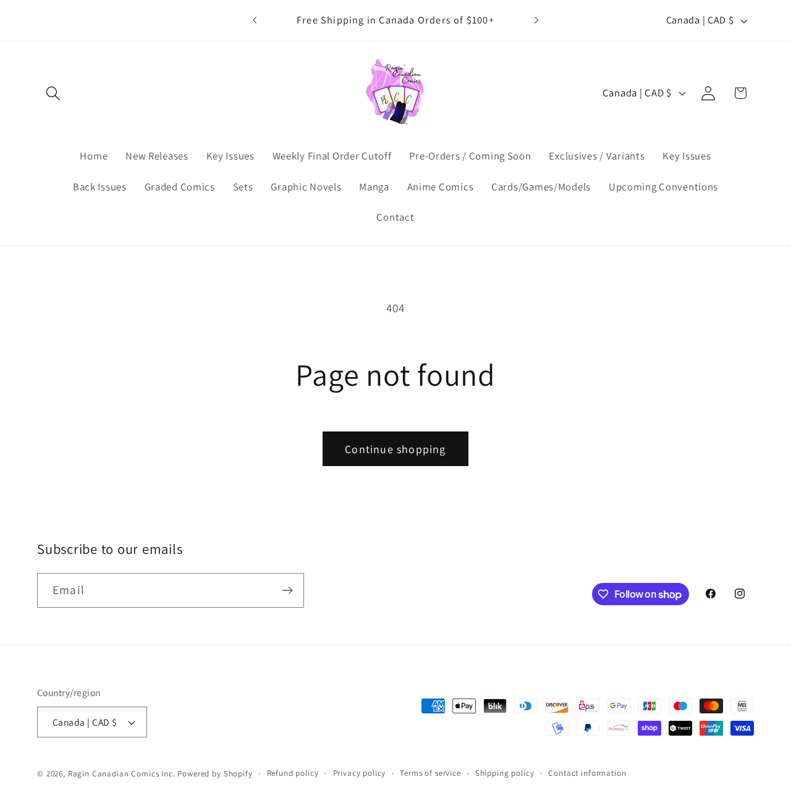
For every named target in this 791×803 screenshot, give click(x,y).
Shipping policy (505, 773)
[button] (53, 93)
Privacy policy (359, 773)
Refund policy (293, 773)
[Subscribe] (287, 590)
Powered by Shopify (214, 773)
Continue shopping (395, 449)
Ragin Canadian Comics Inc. (122, 773)
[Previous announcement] (254, 20)
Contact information (587, 773)
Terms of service (430, 773)
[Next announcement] (536, 20)
